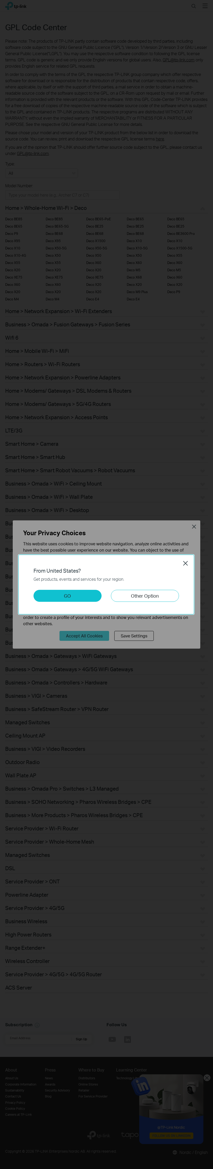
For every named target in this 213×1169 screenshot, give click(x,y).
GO (67, 596)
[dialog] (106, 584)
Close (185, 563)
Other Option (145, 596)
